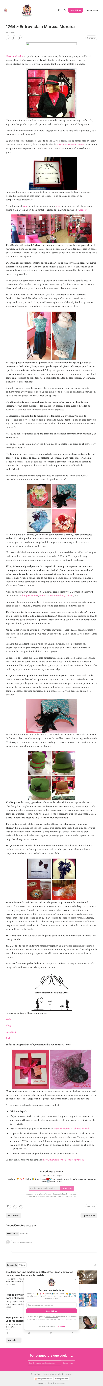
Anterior (15, 1215)
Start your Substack (44, 1379)
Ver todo (12, 1340)
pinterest (44, 595)
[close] (76, 1279)
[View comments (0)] (14, 37)
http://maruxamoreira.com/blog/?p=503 (63, 1160)
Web (8, 1019)
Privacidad (45, 1374)
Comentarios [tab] (12, 1233)
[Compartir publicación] (64, 10)
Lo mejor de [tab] (12, 1265)
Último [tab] (22, 1265)
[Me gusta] (8, 37)
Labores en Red (80, 1128)
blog (58, 206)
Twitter (69, 595)
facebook (82, 210)
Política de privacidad (68, 1319)
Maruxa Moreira (14, 56)
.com (25, 206)
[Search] (59, 10)
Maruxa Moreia (62, 1128)
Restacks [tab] (24, 1233)
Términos (53, 1374)
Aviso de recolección (65, 1374)
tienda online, (57, 595)
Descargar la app (61, 1379)
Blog (8, 1025)
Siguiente (87, 1215)
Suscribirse (75, 10)
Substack (41, 1383)
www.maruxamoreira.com (70, 144)
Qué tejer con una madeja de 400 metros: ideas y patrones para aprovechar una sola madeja (39, 1274)
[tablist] (17, 1233)
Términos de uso (51, 1317)
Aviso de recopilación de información (42, 1319)
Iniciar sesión (92, 10)
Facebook (33, 595)
